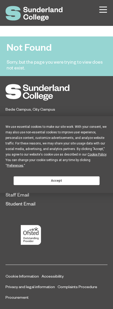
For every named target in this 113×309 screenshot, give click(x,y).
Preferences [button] (15, 165)
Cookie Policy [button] (97, 154)
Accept (56, 180)
